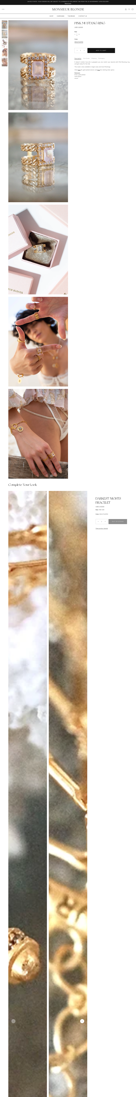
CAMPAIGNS (60, 16)
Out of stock (118, 521)
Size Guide (86, 58)
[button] (13, 1021)
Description (77, 58)
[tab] (78, 58)
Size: (97, 509)
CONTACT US (82, 16)
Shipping (93, 58)
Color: (97, 514)
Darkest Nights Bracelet (108, 500)
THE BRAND (71, 16)
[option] (5, 24)
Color (76, 39)
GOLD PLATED (78, 42)
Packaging (101, 58)
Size (75, 31)
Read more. (68, 3)
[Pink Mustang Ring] (4, 24)
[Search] (129, 9)
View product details (102, 528)
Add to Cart (101, 50)
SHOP (51, 16)
